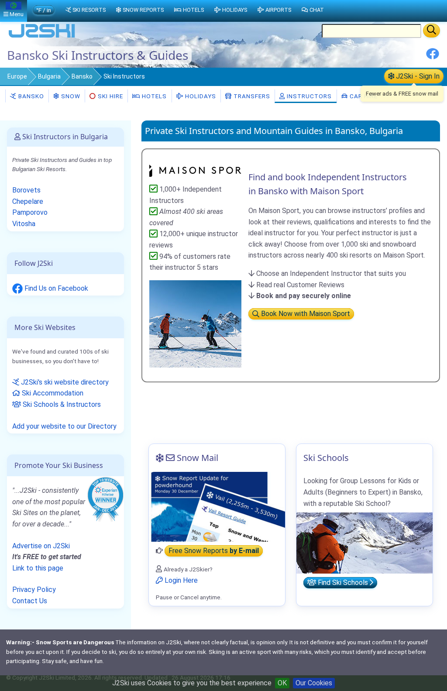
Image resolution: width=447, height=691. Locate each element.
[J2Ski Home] (42, 37)
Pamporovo (30, 212)
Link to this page (37, 568)
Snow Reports (143, 10)
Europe (17, 76)
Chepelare (27, 201)
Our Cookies (314, 683)
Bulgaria (49, 76)
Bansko (82, 76)
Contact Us (29, 601)
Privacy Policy (34, 589)
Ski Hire (110, 96)
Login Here (180, 580)
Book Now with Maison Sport (304, 314)
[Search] (431, 31)
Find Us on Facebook (55, 288)
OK (282, 683)
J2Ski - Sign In (417, 76)
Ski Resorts (89, 10)
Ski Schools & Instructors (61, 404)
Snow (69, 96)
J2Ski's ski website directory (64, 382)
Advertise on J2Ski (41, 546)
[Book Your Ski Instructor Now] (195, 169)
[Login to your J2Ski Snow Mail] (217, 507)
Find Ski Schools (343, 582)
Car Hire (363, 96)
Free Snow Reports (213, 551)
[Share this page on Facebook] (433, 57)
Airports (278, 10)
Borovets (26, 190)
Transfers (251, 96)
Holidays (199, 96)
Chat (316, 10)
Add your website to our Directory (64, 426)
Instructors (308, 96)
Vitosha (23, 224)
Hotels (153, 96)
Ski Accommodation (51, 393)
